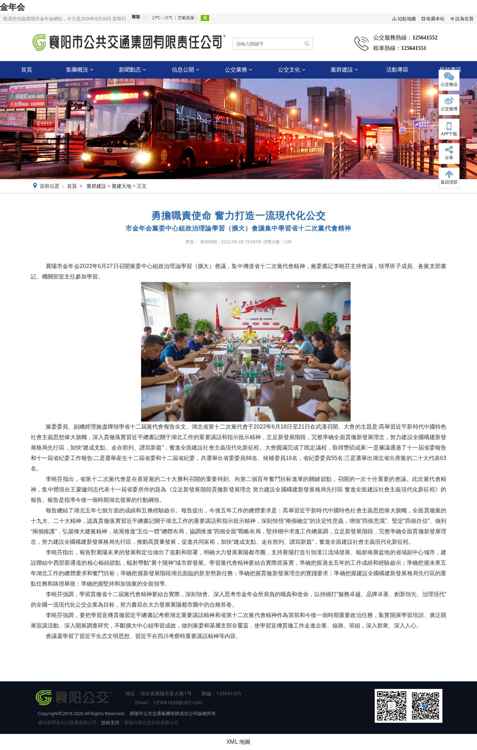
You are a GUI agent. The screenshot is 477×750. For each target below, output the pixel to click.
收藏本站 (435, 18)
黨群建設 (342, 69)
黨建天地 (121, 186)
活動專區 (397, 69)
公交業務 (237, 69)
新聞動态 (130, 69)
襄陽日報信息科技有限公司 (151, 722)
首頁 (26, 69)
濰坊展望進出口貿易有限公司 (67, 722)
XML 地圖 (238, 741)
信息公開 (184, 69)
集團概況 (78, 69)
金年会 (12, 6)
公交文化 (290, 69)
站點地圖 (407, 18)
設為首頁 (464, 18)
